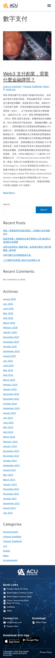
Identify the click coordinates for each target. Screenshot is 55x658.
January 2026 (10, 332)
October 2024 (10, 403)
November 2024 (11, 399)
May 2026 (8, 313)
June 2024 (8, 422)
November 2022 (11, 494)
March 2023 (9, 479)
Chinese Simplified (12, 536)
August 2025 (9, 356)
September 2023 (11, 465)
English (6, 551)
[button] (49, 5)
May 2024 (8, 427)
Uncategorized (10, 560)
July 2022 (8, 513)
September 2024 (11, 408)
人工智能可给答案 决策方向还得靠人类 (21, 260)
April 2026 (8, 318)
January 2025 (10, 389)
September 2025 (11, 351)
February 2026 (10, 327)
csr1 (5, 546)
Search (6, 204)
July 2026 (8, 304)
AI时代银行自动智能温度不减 (17, 255)
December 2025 (11, 337)
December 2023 (11, 451)
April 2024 (8, 432)
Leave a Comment (12, 86)
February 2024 (10, 441)
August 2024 (9, 413)
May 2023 (8, 475)
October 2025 (10, 346)
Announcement (10, 532)
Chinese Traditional (32, 86)
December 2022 (11, 489)
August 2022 (9, 508)
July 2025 (8, 361)
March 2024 (9, 437)
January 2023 (10, 484)
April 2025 (8, 375)
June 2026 (8, 308)
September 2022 (11, 503)
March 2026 (9, 323)
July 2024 (8, 418)
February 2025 (10, 384)
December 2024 (11, 394)
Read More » (9, 192)
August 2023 (9, 470)
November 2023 (11, 456)
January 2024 (10, 446)
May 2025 (8, 370)
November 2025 (11, 342)
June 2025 (8, 365)
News (46, 86)
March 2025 (9, 380)
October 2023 (10, 460)
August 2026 (9, 299)
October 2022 (10, 498)
